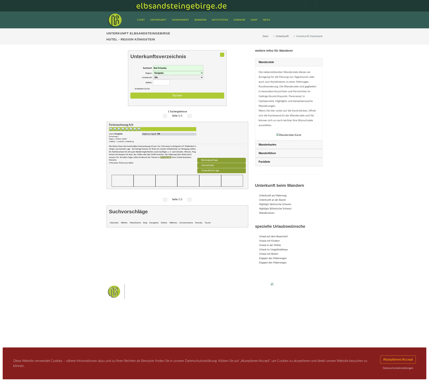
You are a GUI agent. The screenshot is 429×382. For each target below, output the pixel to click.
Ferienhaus (153, 335)
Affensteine (223, 323)
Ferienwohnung (155, 330)
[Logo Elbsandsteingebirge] (114, 20)
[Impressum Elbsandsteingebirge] (298, 3)
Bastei (184, 323)
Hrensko (198, 223)
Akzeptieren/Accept (398, 359)
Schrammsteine (186, 223)
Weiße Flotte (187, 328)
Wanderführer (267, 153)
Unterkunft (282, 36)
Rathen (164, 223)
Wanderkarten (267, 144)
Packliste (264, 161)
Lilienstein (114, 223)
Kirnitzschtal (200, 333)
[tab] (288, 62)
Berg (145, 223)
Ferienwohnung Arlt (121, 124)
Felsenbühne (135, 223)
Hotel (150, 322)
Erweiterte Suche (142, 89)
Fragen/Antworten (120, 322)
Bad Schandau (203, 328)
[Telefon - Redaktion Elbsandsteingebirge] (309, 3)
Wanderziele (266, 62)
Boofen (224, 333)
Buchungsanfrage (209, 160)
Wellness (173, 223)
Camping (152, 339)
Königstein (154, 223)
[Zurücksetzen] (222, 55)
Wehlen (124, 223)
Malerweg (195, 323)
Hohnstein (237, 328)
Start (265, 36)
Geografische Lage (210, 170)
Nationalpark (209, 323)
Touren (208, 223)
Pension (151, 326)
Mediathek (116, 330)
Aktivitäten (116, 339)
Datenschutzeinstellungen (398, 368)
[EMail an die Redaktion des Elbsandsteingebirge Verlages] (319, 3)
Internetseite (207, 165)
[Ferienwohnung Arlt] (221, 141)
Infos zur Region (119, 326)
